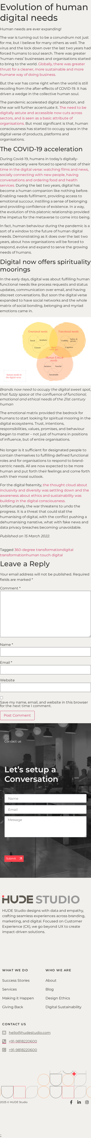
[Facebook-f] (71, 1102)
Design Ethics (58, 998)
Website (7, 680)
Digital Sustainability (64, 1007)
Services (9, 989)
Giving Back (12, 1007)
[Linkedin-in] (79, 1102)
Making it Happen (18, 998)
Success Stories (16, 980)
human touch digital (44, 555)
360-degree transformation (38, 550)
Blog (50, 989)
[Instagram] (87, 1102)
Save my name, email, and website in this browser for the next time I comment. (44, 704)
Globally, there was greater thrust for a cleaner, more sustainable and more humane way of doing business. (42, 69)
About (51, 980)
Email (6, 662)
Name (6, 644)
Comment (10, 588)
